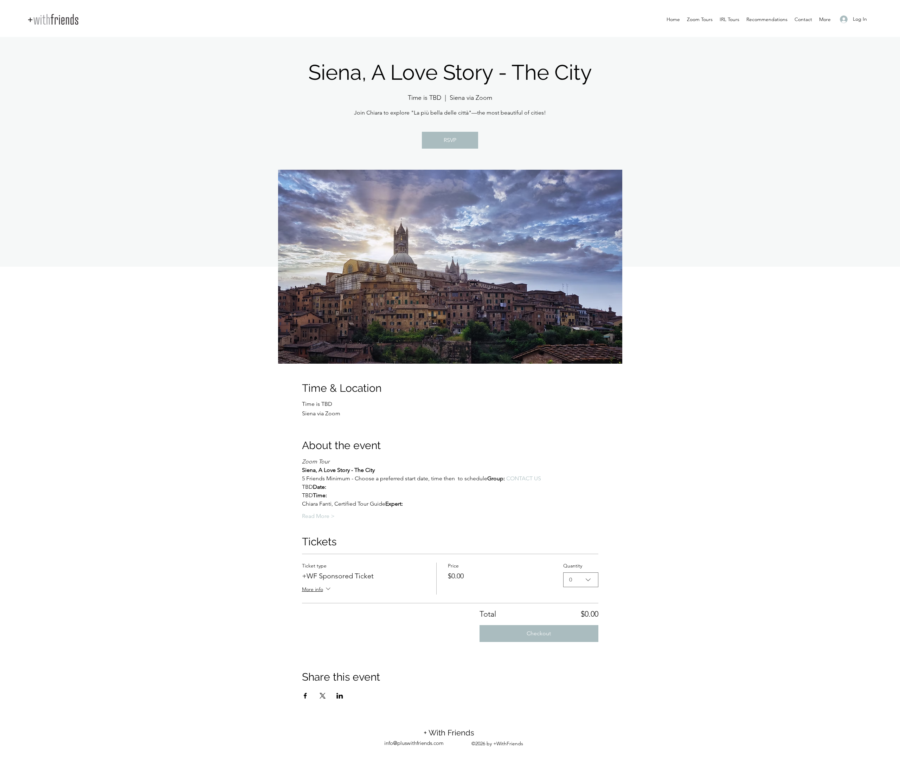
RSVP (450, 140)
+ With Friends (451, 732)
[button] (825, 19)
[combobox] (580, 579)
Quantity (572, 566)
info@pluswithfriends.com (414, 743)
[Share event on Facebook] (305, 696)
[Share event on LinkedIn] (339, 696)
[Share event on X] (322, 696)
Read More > (318, 516)
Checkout (539, 633)
